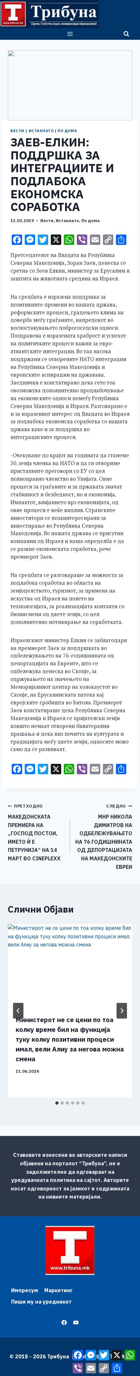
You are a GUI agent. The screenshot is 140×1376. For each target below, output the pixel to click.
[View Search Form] (126, 34)
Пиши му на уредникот (41, 1301)
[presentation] (70, 965)
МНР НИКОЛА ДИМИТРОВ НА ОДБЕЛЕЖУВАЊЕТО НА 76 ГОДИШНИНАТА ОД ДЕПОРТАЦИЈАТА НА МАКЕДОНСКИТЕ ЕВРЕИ (103, 836)
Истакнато (41, 131)
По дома (67, 131)
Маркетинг (58, 1290)
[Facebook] (64, 1322)
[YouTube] (76, 1322)
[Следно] (122, 1011)
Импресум (24, 1290)
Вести (17, 131)
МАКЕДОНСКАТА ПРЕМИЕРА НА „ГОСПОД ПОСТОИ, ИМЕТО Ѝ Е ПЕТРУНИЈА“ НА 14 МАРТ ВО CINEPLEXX (34, 832)
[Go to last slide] (18, 1011)
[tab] (57, 1103)
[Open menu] (70, 34)
